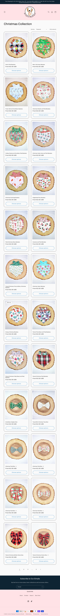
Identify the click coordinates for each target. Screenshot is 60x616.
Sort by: (33, 29)
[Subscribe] (42, 587)
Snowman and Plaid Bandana (39, 242)
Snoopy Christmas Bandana (11, 332)
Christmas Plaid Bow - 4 (10, 466)
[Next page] (40, 569)
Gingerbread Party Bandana (39, 197)
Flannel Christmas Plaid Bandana (40, 376)
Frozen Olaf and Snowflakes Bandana (14, 108)
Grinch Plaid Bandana (10, 64)
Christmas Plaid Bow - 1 (38, 510)
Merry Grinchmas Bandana (39, 64)
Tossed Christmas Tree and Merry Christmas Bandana (15, 287)
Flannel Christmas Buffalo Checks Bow (14, 555)
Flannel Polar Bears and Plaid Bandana (41, 332)
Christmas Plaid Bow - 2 (10, 510)
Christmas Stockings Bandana (12, 197)
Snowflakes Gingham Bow (11, 422)
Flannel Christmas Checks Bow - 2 (40, 555)
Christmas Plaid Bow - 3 (38, 466)
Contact (26, 595)
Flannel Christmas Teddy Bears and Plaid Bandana (14, 377)
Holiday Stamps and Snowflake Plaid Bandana (16, 153)
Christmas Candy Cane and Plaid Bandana (42, 153)
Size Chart (37, 595)
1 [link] (19, 569)
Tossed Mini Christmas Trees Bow (40, 422)
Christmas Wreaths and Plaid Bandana (41, 108)
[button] (4, 12)
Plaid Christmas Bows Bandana (12, 242)
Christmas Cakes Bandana (39, 286)
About (21, 595)
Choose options (16, 70)
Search (31, 595)
